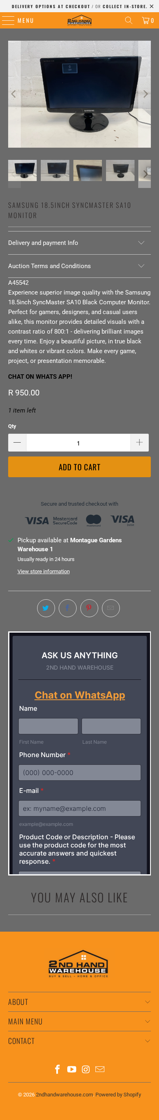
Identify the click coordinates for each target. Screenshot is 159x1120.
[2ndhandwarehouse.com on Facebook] (58, 1070)
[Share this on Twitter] (46, 608)
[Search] (129, 20)
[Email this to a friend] (111, 608)
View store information (44, 571)
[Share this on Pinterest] (89, 608)
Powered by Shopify (118, 1095)
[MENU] (4, 20)
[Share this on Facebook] (68, 608)
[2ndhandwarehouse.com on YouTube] (72, 1070)
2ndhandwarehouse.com (64, 1095)
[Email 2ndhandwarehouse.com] (100, 1070)
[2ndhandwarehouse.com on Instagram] (86, 1070)
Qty (12, 426)
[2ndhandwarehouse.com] (79, 20)
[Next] (144, 94)
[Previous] (14, 94)
